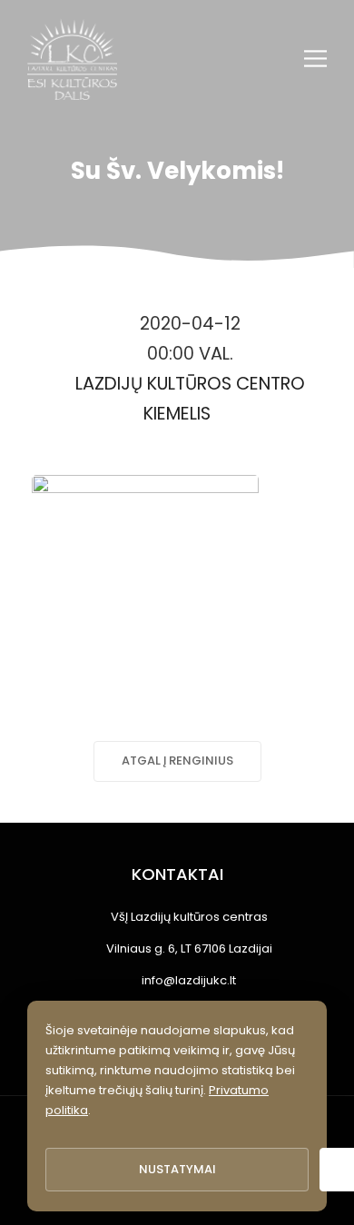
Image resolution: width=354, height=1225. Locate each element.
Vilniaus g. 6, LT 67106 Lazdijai (189, 948)
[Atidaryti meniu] (315, 58)
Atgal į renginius (177, 760)
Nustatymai (177, 1169)
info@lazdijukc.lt (189, 980)
